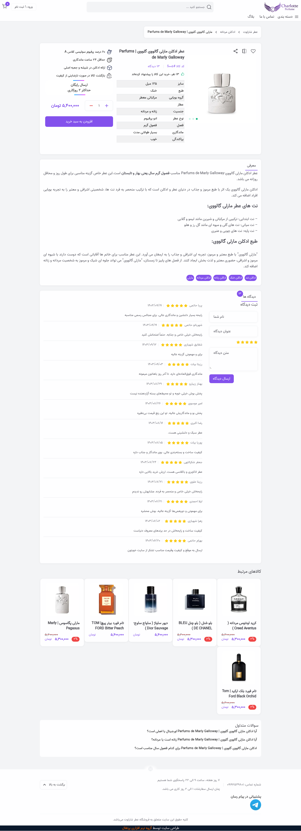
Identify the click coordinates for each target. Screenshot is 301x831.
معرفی (251, 165)
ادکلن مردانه (227, 32)
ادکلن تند (250, 277)
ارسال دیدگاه (221, 379)
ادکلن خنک (236, 277)
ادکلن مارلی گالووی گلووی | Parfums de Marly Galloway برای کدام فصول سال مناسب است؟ (196, 748)
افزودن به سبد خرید (79, 121)
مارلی (190, 277)
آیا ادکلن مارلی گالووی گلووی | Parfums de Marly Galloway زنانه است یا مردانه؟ (204, 739)
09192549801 (235, 784)
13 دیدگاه (154, 66)
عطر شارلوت (250, 32)
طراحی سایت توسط (150, 828)
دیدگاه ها (248, 297)
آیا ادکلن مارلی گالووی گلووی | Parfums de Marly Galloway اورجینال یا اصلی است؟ (202, 731)
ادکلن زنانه (220, 277)
